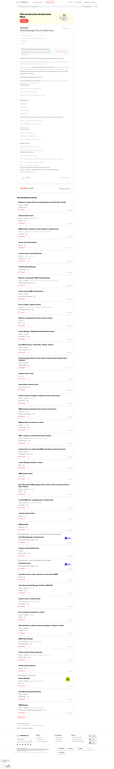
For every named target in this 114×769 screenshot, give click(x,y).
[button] (92, 736)
